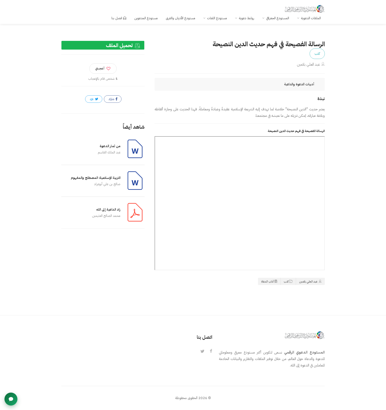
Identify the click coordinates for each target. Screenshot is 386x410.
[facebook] (211, 351)
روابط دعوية (246, 18)
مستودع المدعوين (146, 18)
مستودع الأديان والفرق (180, 18)
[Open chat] (10, 399)
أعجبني (100, 68)
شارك (112, 99)
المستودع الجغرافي (277, 18)
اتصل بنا (116, 18)
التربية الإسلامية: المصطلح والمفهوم (95, 177)
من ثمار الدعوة (110, 146)
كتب (317, 53)
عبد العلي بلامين (308, 64)
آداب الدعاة (267, 281)
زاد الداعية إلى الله (108, 209)
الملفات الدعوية (311, 18)
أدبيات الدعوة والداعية (299, 84)
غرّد (92, 99)
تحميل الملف (120, 45)
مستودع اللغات (217, 18)
